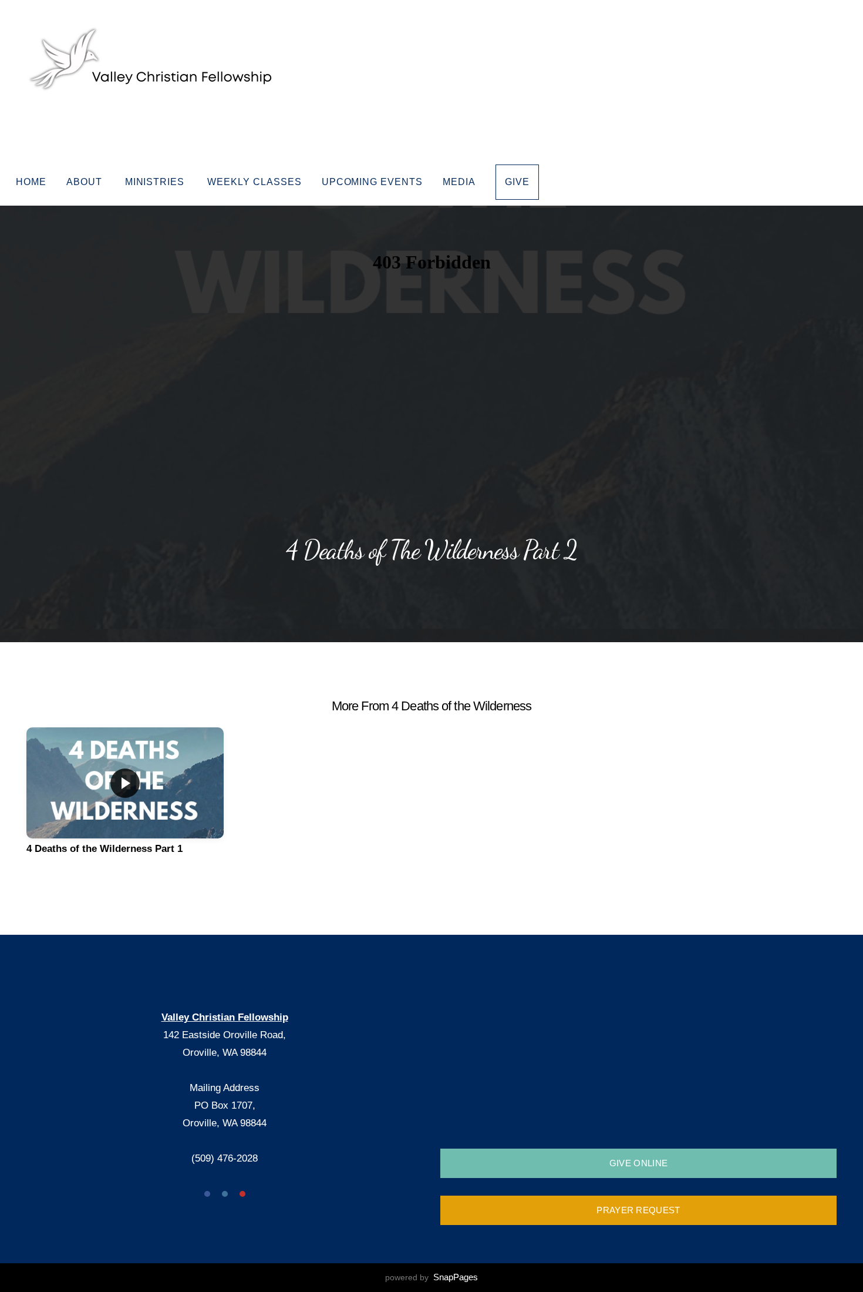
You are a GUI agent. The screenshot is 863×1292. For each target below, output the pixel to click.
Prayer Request (638, 1210)
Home (31, 182)
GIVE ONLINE (638, 1163)
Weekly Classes (254, 182)
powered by (431, 1277)
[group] (125, 800)
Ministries (156, 182)
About (85, 182)
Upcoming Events (372, 182)
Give (517, 182)
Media (459, 182)
